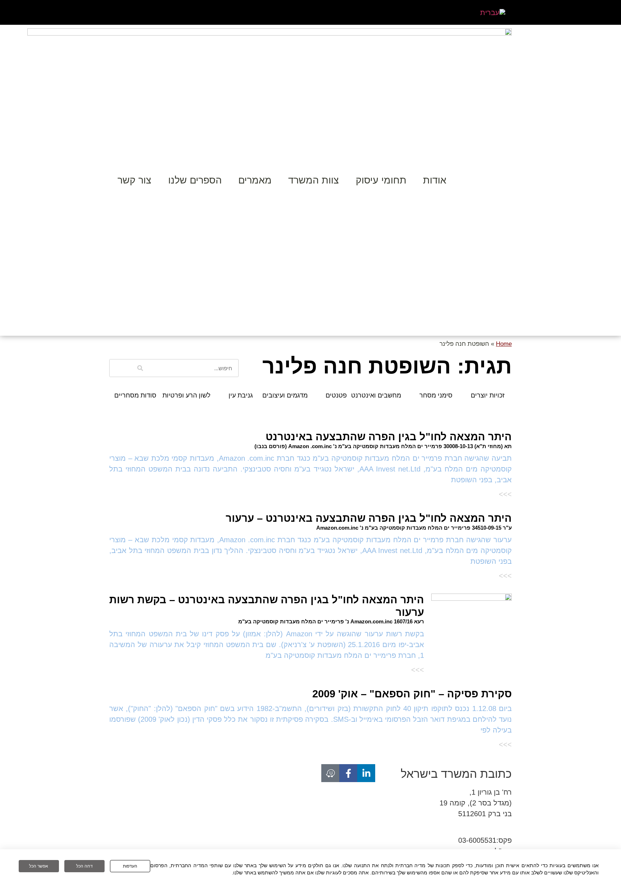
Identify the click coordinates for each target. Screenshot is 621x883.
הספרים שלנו (195, 180)
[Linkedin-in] (366, 773)
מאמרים (255, 180)
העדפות (130, 866)
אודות (434, 180)
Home (504, 343)
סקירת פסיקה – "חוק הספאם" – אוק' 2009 (412, 694)
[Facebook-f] (348, 773)
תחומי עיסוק (381, 180)
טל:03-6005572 (487, 829)
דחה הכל (84, 866)
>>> (505, 494)
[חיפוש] (140, 368)
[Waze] (330, 773)
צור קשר (134, 180)
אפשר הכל (38, 866)
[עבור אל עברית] (493, 12)
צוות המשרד (313, 180)
